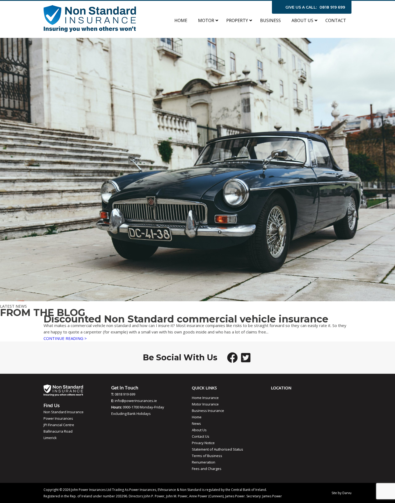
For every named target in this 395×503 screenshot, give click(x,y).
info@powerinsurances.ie (136, 400)
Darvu (346, 493)
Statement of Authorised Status (217, 449)
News (196, 423)
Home (197, 417)
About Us (199, 429)
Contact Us (200, 436)
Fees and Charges (206, 468)
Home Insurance (205, 397)
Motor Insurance (205, 404)
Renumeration (203, 462)
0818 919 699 (332, 7)
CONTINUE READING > (65, 338)
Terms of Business (207, 455)
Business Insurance (208, 410)
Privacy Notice (203, 442)
